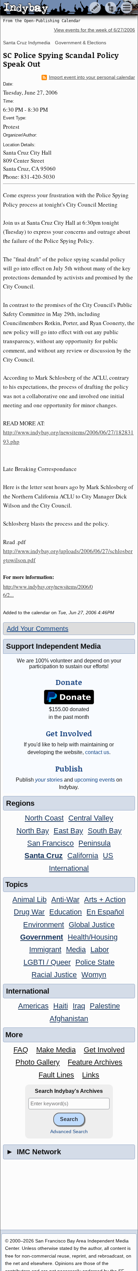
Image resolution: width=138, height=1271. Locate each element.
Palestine (105, 1006)
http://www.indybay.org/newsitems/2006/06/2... (48, 590)
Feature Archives (95, 1062)
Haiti (60, 1006)
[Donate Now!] (69, 697)
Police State (95, 962)
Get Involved (104, 1050)
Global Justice (92, 924)
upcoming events (94, 780)
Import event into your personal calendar (92, 77)
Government (41, 937)
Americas (33, 1006)
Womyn (93, 974)
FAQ (20, 1050)
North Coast (44, 818)
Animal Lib (29, 899)
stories (49, 780)
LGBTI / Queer (47, 962)
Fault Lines (56, 1075)
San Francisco (50, 843)
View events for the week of (94, 30)
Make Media (56, 1050)
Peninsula (94, 843)
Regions (20, 803)
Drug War (29, 912)
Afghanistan (69, 1018)
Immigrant (45, 949)
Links (90, 1075)
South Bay (105, 831)
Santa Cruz (43, 855)
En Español (105, 912)
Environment (43, 924)
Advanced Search (69, 1131)
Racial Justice (54, 974)
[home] (62, 8)
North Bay (32, 831)
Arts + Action (105, 899)
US (108, 855)
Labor (99, 949)
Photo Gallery (37, 1062)
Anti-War (65, 899)
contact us (97, 752)
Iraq (79, 1006)
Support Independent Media (53, 646)
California (82, 855)
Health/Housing (93, 937)
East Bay (68, 831)
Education (65, 912)
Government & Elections (80, 42)
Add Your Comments (37, 628)
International (69, 868)
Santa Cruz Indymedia (26, 42)
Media (76, 949)
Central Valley (90, 818)
